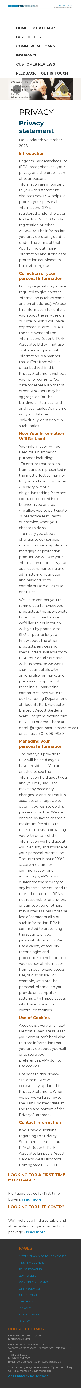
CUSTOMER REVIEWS (35, 64)
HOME (21, 28)
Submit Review (29, 1314)
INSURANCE (26, 55)
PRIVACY (25, 1308)
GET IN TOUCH (54, 73)
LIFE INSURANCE (30, 1288)
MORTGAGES (44, 28)
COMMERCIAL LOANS (35, 46)
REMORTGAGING (30, 1269)
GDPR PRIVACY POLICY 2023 (28, 1376)
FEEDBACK (26, 73)
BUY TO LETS (28, 37)
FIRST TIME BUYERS (31, 1262)
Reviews (25, 1320)
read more (31, 1199)
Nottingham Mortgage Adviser (43, 1256)
